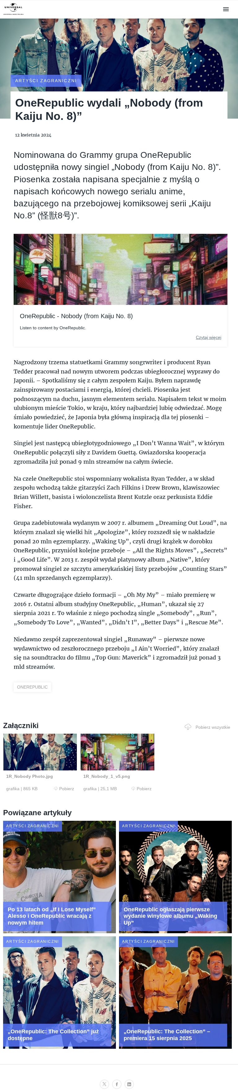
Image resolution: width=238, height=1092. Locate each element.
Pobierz (66, 788)
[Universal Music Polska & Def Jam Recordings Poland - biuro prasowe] (13, 15)
